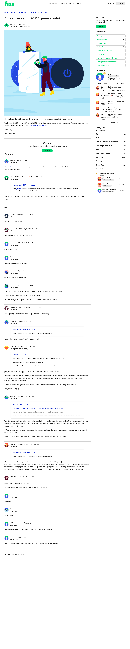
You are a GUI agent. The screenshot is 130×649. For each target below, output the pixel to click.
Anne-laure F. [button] (14, 476)
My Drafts (110, 47)
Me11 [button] (11, 257)
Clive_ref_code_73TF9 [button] (16, 160)
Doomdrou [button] (13, 271)
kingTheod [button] (13, 346)
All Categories (100, 130)
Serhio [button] (12, 509)
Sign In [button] (47, 150)
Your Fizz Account (111, 153)
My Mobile (111, 157)
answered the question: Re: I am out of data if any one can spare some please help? (112, 116)
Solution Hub (101, 54)
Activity (99, 36)
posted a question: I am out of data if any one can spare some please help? (112, 109)
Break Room (111, 165)
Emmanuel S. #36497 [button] (16, 229)
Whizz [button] (11, 24)
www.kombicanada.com (39, 125)
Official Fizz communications (111, 142)
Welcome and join (111, 138)
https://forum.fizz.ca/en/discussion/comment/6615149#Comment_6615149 (38, 408)
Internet (111, 150)
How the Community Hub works (107, 58)
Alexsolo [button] (12, 285)
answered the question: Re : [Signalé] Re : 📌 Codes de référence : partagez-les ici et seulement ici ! (112, 95)
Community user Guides (105, 50)
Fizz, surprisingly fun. (111, 146)
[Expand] (47, 417)
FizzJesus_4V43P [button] (15, 243)
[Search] (114, 3)
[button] (6, 25)
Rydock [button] (12, 495)
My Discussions (102, 43)
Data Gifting (111, 169)
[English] (9, 3)
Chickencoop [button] (14, 523)
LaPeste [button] (12, 214)
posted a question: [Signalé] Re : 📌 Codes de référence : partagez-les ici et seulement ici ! (111, 88)
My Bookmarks (110, 39)
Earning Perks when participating (107, 62)
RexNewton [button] (13, 537)
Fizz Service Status (103, 65)
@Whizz (12, 167)
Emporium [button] (13, 444)
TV (111, 134)
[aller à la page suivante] (118, 123)
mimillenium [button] (13, 321)
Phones (111, 161)
